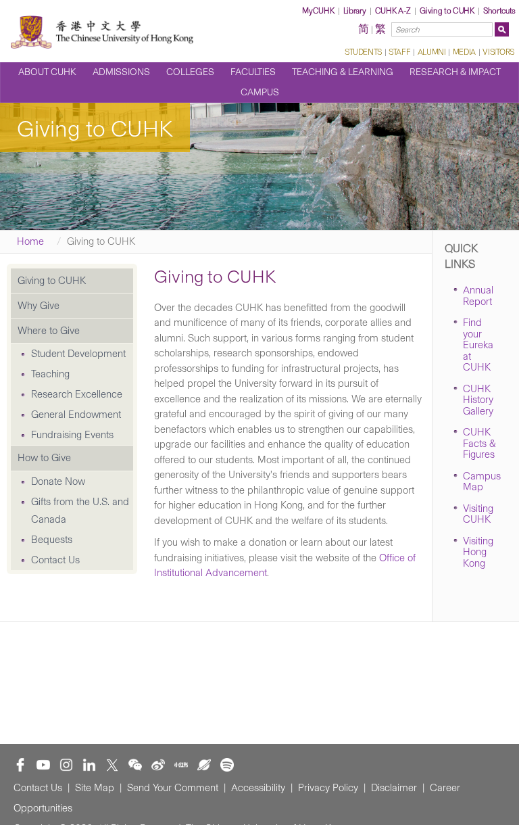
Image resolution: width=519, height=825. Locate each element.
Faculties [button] (253, 72)
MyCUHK (318, 11)
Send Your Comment (172, 788)
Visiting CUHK (478, 514)
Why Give (38, 306)
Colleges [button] (190, 72)
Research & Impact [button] (455, 72)
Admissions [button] (121, 72)
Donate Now (58, 481)
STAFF (399, 52)
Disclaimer (394, 788)
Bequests (51, 540)
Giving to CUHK (447, 11)
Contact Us (55, 560)
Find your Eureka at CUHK (478, 344)
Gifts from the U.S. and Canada (80, 510)
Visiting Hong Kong (478, 552)
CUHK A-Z (393, 11)
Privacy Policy (328, 788)
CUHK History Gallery (478, 400)
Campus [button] (260, 92)
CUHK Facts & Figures (479, 443)
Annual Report (478, 296)
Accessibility (258, 788)
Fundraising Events (72, 435)
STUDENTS (363, 52)
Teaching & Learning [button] (342, 72)
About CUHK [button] (47, 72)
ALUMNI (431, 52)
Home (30, 241)
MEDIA (464, 52)
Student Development (78, 354)
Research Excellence (76, 394)
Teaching (50, 374)
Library (354, 11)
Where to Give (49, 331)
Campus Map (482, 482)
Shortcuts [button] (499, 11)
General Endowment (76, 414)
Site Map (94, 788)
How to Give (44, 458)
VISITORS (498, 52)
